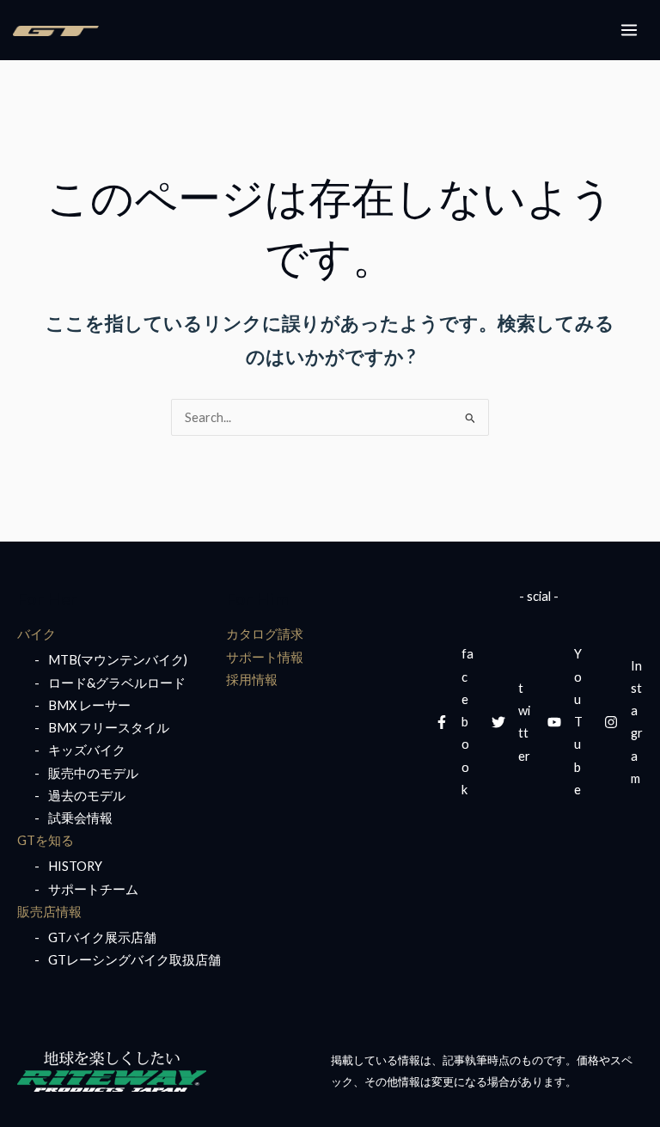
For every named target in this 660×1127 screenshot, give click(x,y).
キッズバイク (86, 750)
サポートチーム (93, 889)
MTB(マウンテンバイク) (117, 659)
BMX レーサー (89, 705)
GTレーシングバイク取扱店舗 (134, 959)
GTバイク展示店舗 (102, 937)
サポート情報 (264, 657)
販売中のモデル (93, 773)
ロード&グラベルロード (117, 683)
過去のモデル (86, 795)
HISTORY (75, 866)
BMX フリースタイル (108, 727)
